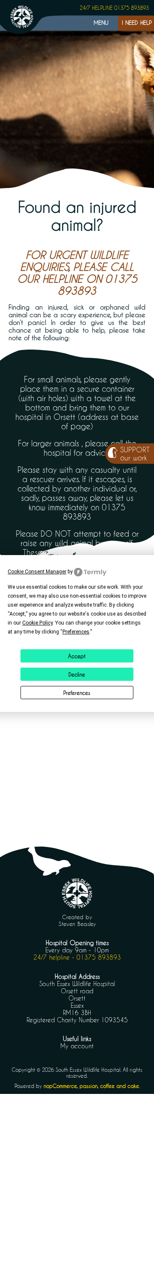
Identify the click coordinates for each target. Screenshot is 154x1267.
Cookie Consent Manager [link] (37, 572)
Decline (76, 674)
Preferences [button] (75, 632)
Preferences (76, 693)
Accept (77, 656)
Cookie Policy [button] (37, 623)
